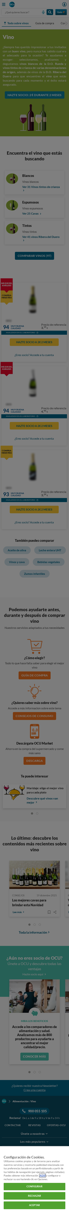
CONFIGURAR (34, 1186)
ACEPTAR (34, 1205)
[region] (34, 1178)
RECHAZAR (34, 1195)
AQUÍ (42, 1175)
